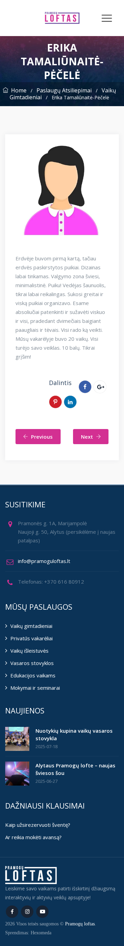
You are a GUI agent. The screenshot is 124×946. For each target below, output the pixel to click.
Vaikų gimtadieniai (31, 625)
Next (87, 436)
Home (17, 90)
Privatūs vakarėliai (31, 638)
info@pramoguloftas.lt (44, 561)
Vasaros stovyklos (32, 663)
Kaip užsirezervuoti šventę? (37, 824)
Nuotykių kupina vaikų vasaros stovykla (74, 734)
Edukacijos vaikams (32, 675)
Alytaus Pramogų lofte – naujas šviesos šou (75, 769)
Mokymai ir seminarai (35, 687)
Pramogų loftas (80, 923)
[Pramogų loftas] (62, 18)
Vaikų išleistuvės (29, 650)
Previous (42, 436)
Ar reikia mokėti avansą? (33, 837)
